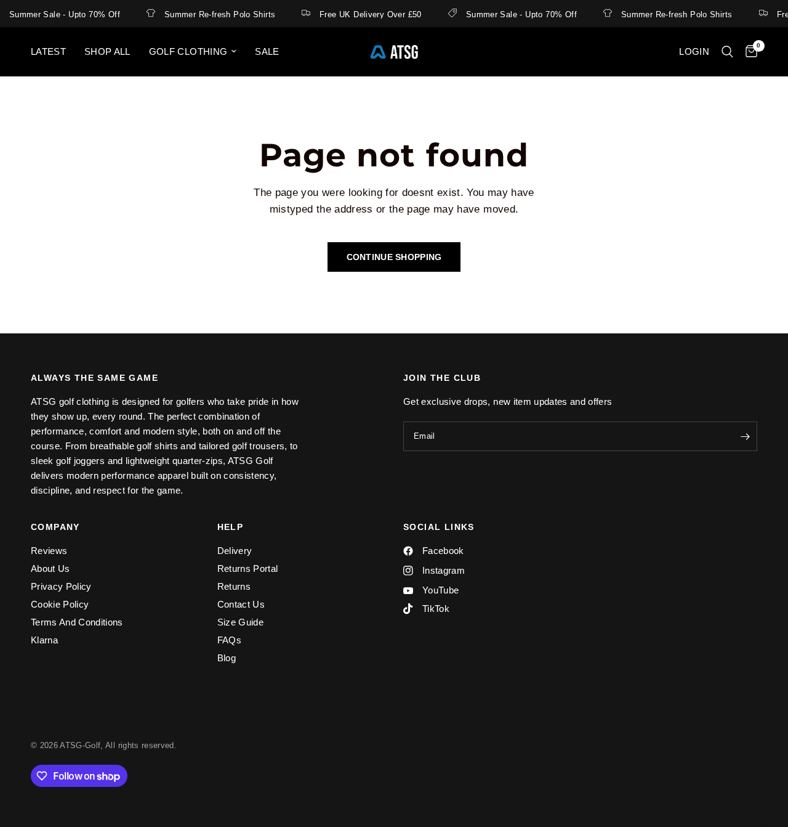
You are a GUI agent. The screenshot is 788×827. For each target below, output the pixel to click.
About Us (50, 568)
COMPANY (55, 527)
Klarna (44, 640)
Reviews (49, 550)
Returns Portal (247, 568)
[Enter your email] (745, 436)
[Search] (727, 51)
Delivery (234, 550)
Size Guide (240, 622)
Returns (234, 586)
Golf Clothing (188, 51)
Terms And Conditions (77, 622)
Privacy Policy (61, 586)
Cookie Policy (60, 604)
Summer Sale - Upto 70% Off (518, 14)
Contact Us (241, 604)
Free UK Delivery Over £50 (367, 14)
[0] (748, 51)
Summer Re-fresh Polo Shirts (217, 14)
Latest (48, 51)
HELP (230, 527)
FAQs (229, 640)
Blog (226, 658)
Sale (267, 51)
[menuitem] (53, 51)
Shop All (107, 51)
